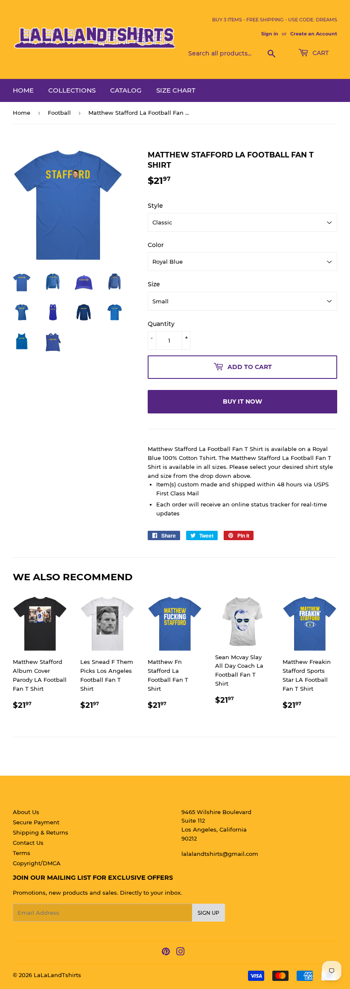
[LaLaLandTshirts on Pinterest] (165, 952)
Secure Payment (36, 822)
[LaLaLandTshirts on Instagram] (180, 952)
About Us (26, 812)
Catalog (126, 90)
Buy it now (242, 401)
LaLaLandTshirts (57, 975)
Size (154, 284)
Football (59, 112)
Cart (320, 53)
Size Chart (175, 90)
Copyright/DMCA (37, 863)
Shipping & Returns (40, 832)
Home (23, 90)
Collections (72, 90)
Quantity (161, 324)
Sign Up (208, 913)
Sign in (269, 34)
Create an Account (313, 34)
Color (156, 245)
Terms (21, 852)
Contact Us (28, 842)
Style (155, 205)
